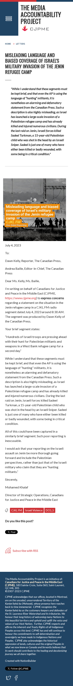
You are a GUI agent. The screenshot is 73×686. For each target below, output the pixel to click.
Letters (20, 43)
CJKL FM (16, 510)
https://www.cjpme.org (20, 298)
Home (8, 43)
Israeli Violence (33, 510)
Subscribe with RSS (25, 550)
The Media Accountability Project (41, 14)
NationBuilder (28, 660)
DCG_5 (50, 510)
